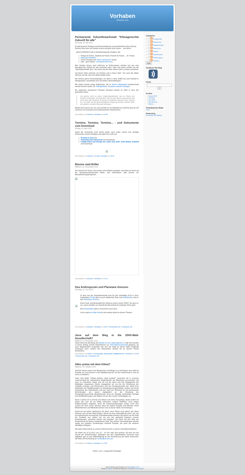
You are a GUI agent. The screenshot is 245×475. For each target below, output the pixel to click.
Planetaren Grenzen (91, 299)
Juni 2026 (152, 100)
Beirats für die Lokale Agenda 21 (111, 343)
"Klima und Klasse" (104, 60)
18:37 (106, 327)
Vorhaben (97, 114)
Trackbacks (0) (127, 327)
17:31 (106, 278)
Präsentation (89, 309)
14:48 (106, 114)
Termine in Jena (87, 138)
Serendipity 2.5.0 (133, 467)
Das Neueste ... (154, 102)
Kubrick (110, 468)
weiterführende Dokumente (92, 140)
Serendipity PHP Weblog (154, 115)
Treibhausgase (158, 57)
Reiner (89, 354)
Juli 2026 (152, 98)
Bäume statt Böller (87, 164)
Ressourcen (157, 48)
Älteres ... (152, 104)
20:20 (112, 156)
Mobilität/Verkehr (118, 354)
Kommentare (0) (114, 327)
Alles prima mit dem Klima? (92, 364)
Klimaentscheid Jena (104, 62)
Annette (89, 114)
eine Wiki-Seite (95, 312)
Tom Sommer (139, 468)
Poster (92, 297)
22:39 (137, 354)
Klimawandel (108, 354)
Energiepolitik (98, 354)
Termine (97, 156)
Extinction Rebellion (88, 58)
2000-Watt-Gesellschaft (119, 345)
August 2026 (152, 96)
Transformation (158, 54)
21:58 (105, 443)
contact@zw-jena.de (105, 439)
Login (148, 109)
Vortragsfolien (101, 86)
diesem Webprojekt (119, 84)
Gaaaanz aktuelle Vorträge (119, 86)
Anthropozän (128, 297)
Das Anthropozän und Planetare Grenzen (101, 287)
